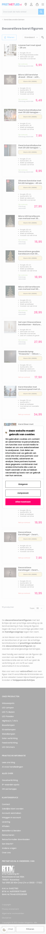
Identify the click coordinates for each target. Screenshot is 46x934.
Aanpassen (23, 493)
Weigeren (23, 484)
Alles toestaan (23, 501)
